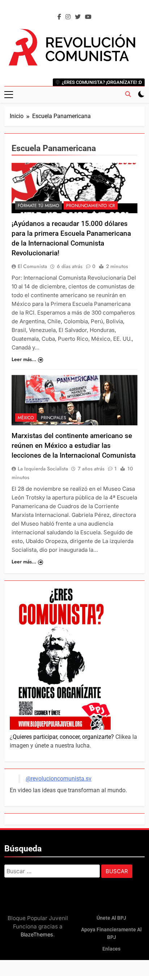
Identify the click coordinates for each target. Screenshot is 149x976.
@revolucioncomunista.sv (58, 778)
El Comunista (32, 266)
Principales (53, 417)
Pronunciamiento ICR (90, 205)
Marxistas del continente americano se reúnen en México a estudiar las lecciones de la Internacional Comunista (74, 445)
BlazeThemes (37, 934)
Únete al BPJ (111, 918)
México (26, 417)
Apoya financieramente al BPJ (111, 934)
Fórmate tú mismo (38, 205)
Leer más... (24, 359)
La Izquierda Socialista (43, 468)
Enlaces (111, 949)
